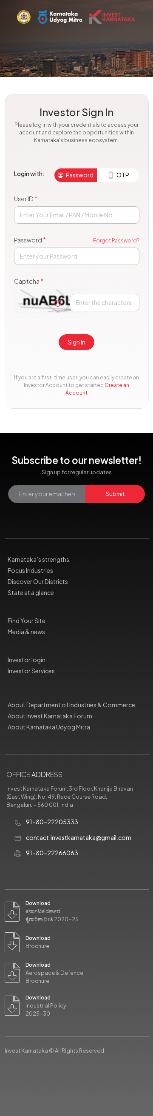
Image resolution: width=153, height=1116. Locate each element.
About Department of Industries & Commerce (71, 705)
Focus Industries (30, 570)
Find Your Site (26, 620)
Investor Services (31, 671)
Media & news (26, 631)
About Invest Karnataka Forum (50, 716)
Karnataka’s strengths (38, 559)
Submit (115, 493)
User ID (25, 198)
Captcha (28, 281)
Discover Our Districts (38, 581)
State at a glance (31, 592)
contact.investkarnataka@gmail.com (78, 837)
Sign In (76, 342)
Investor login (26, 659)
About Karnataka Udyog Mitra (49, 727)
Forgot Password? (116, 240)
